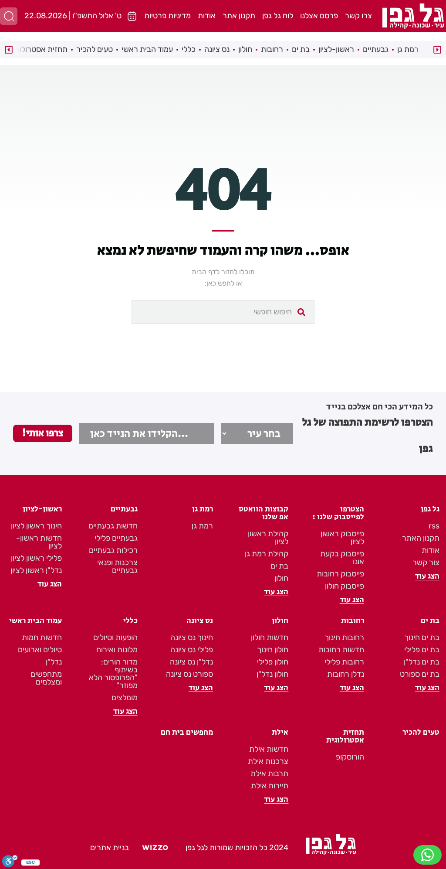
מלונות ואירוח (117, 649)
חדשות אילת (268, 749)
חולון (245, 49)
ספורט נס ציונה (189, 674)
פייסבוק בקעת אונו (342, 557)
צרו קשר (358, 15)
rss (434, 526)
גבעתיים (376, 49)
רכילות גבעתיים (113, 550)
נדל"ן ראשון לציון (36, 570)
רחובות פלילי (344, 662)
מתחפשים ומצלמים (46, 678)
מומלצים (125, 697)
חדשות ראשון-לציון (39, 542)
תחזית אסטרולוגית (38, 49)
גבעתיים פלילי (116, 538)
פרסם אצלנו (319, 15)
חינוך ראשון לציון (36, 526)
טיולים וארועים (40, 649)
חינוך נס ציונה (191, 637)
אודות (207, 15)
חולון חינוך (272, 649)
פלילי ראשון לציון (36, 558)
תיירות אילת (269, 786)
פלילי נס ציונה (191, 649)
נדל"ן (54, 662)
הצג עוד (427, 576)
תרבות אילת (269, 773)
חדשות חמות (42, 637)
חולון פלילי (272, 662)
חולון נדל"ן (272, 674)
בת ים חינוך (421, 637)
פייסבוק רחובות (340, 574)
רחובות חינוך (344, 637)
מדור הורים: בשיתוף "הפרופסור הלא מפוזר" (113, 673)
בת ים (301, 49)
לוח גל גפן (277, 15)
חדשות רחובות (341, 649)
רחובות (272, 49)
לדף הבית (206, 272)
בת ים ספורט (419, 674)
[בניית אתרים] (155, 848)
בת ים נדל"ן (421, 662)
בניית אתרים (109, 847)
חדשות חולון (269, 637)
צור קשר (425, 562)
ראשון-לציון (336, 49)
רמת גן (408, 49)
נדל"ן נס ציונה (191, 662)
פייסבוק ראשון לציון (342, 537)
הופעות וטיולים (115, 637)
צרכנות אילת (268, 761)
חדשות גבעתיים (113, 526)
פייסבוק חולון (344, 586)
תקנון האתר (420, 538)
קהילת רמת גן (266, 554)
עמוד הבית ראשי (147, 49)
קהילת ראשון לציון (268, 537)
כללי (189, 49)
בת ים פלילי (421, 649)
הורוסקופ (350, 757)
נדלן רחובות (345, 674)
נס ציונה (217, 49)
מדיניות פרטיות (167, 15)
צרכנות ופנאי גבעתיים (117, 566)
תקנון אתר (239, 15)
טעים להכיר (94, 49)
